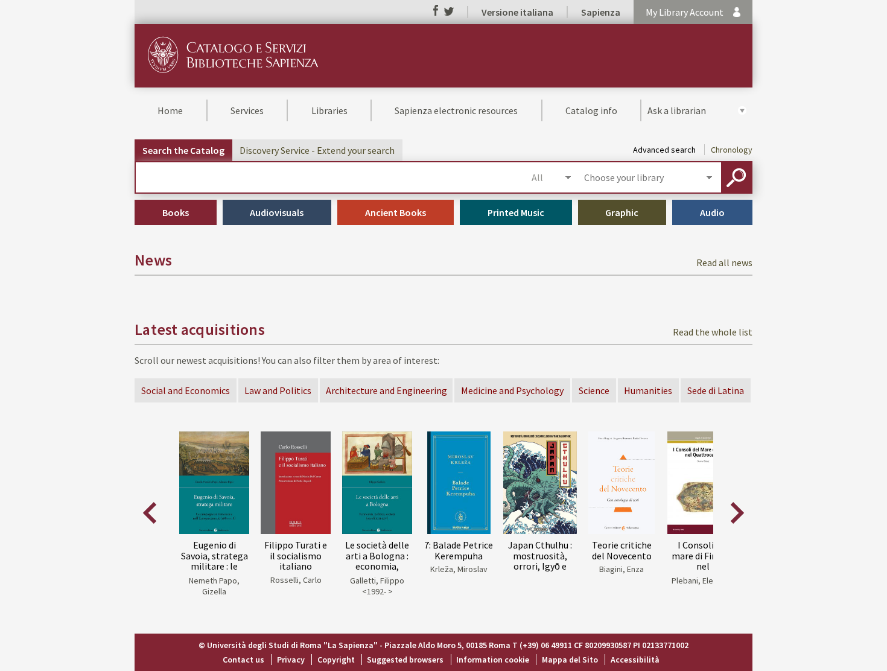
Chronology (731, 149)
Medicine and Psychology (512, 390)
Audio (712, 212)
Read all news (724, 262)
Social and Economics (185, 390)
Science (594, 390)
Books (175, 212)
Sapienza (600, 12)
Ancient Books (395, 212)
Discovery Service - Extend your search (317, 150)
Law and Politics (277, 390)
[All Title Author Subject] (551, 177)
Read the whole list (712, 332)
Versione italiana (517, 12)
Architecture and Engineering (386, 390)
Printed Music (516, 212)
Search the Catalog (183, 150)
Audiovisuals (277, 212)
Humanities (648, 390)
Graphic (621, 212)
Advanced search (664, 149)
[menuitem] (170, 110)
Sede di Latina (715, 390)
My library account (684, 12)
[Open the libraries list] (709, 177)
